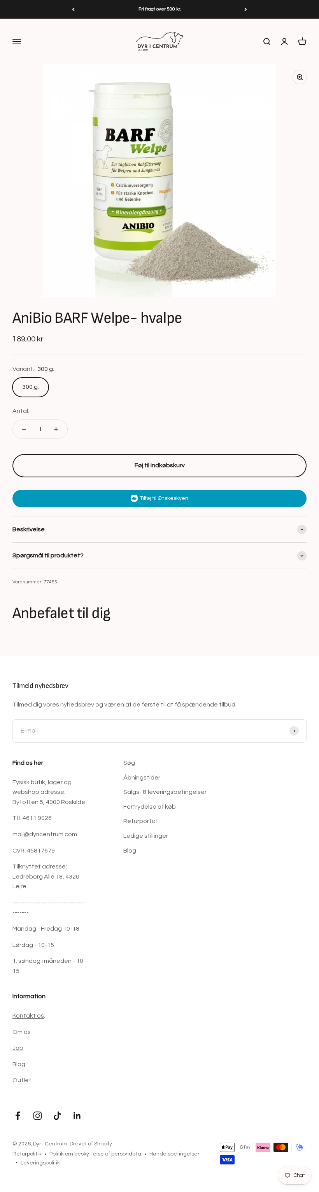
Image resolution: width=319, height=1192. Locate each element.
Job (17, 1048)
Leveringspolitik (40, 1163)
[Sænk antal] (24, 429)
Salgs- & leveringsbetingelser (165, 792)
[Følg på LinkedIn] (77, 1115)
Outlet (22, 1080)
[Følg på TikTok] (57, 1115)
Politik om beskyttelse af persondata (95, 1154)
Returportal (140, 821)
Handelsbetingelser (174, 1154)
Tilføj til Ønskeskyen (164, 498)
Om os (21, 1032)
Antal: (20, 411)
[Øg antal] (56, 429)
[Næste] (245, 9)
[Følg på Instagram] (37, 1115)
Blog (129, 850)
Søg (129, 763)
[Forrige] (73, 9)
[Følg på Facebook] (17, 1115)
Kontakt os (28, 1016)
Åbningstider (141, 777)
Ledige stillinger (145, 836)
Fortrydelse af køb (149, 807)
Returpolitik (26, 1154)
